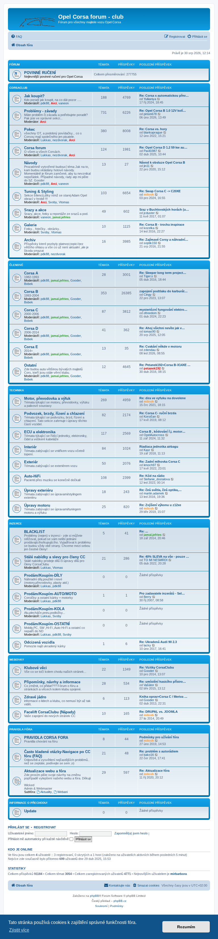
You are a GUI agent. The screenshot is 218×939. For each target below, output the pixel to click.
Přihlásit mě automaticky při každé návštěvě (39, 839)
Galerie (30, 225)
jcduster (149, 213)
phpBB (94, 895)
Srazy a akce (35, 210)
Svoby (52, 202)
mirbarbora (178, 873)
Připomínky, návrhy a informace (52, 682)
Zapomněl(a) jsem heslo (131, 833)
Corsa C (31, 310)
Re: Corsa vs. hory (153, 129)
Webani (62, 792)
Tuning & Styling (39, 191)
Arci (54, 103)
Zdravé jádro (35, 697)
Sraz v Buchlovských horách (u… (164, 209)
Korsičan (150, 416)
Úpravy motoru (37, 505)
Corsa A (31, 273)
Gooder (75, 280)
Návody (30, 163)
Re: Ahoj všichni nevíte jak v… (162, 328)
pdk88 (45, 103)
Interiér (30, 447)
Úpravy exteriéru (38, 490)
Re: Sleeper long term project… (162, 272)
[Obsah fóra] (33, 18)
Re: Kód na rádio (152, 475)
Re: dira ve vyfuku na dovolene (162, 398)
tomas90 (150, 331)
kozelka (149, 228)
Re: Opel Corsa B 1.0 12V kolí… (162, 110)
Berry (147, 596)
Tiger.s (148, 276)
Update (30, 811)
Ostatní (30, 365)
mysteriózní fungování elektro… (163, 309)
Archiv (29, 240)
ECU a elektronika (39, 432)
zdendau (150, 350)
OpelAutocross (154, 435)
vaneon (63, 103)
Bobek (28, 283)
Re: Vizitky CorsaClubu (156, 667)
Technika (16, 390)
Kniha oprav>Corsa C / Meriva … (163, 696)
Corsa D (31, 328)
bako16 (149, 754)
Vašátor (149, 685)
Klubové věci (35, 668)
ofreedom (150, 313)
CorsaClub (18, 87)
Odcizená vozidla (39, 642)
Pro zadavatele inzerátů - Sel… (162, 593)
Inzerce (15, 523)
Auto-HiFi (32, 476)
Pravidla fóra (20, 729)
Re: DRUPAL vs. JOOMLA (158, 711)
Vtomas (64, 202)
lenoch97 (150, 465)
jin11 (147, 166)
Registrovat (45, 827)
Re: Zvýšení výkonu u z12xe (160, 505)
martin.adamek (154, 493)
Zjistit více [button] (19, 930)
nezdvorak (60, 140)
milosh (149, 194)
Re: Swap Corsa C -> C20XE (160, 191)
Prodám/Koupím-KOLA (44, 609)
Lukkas (46, 140)
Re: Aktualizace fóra (154, 770)
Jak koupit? (34, 96)
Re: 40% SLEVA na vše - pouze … (164, 556)
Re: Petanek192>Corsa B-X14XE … (164, 365)
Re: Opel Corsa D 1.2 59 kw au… (163, 147)
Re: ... (143, 531)
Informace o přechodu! (28, 802)
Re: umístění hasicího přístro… (162, 681)
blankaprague (153, 132)
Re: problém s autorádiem (158, 751)
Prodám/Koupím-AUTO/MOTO (50, 594)
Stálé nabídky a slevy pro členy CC (54, 557)
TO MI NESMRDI (155, 560)
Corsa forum (35, 148)
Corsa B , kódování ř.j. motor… (162, 431)
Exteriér (31, 462)
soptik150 (150, 243)
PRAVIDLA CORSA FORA (46, 737)
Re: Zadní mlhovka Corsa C (159, 461)
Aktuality (46, 792)
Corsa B (31, 291)
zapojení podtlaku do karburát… (163, 291)
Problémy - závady (40, 111)
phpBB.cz (120, 900)
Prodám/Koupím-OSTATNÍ (47, 624)
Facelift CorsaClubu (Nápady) (49, 712)
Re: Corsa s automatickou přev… (164, 95)
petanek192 (152, 368)
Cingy (148, 294)
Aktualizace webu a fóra (45, 771)
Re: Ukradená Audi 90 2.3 (158, 642)
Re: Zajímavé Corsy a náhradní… (163, 239)
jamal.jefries (61, 217)
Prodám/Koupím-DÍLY (43, 575)
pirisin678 (150, 114)
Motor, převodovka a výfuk (47, 398)
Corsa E (31, 347)
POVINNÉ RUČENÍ (40, 73)
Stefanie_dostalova (157, 479)
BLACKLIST (34, 532)
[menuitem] (16, 36)
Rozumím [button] (186, 927)
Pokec (29, 129)
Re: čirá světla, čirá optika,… (160, 490)
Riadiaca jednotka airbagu (158, 446)
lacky (147, 645)
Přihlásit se (18, 827)
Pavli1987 (150, 151)
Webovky (16, 659)
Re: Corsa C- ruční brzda (157, 413)
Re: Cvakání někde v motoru (160, 346)
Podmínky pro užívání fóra (159, 737)
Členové (16, 265)
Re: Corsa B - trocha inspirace (161, 224)
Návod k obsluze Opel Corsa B (162, 162)
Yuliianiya (150, 99)
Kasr (147, 450)
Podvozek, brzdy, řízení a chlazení (54, 413)
